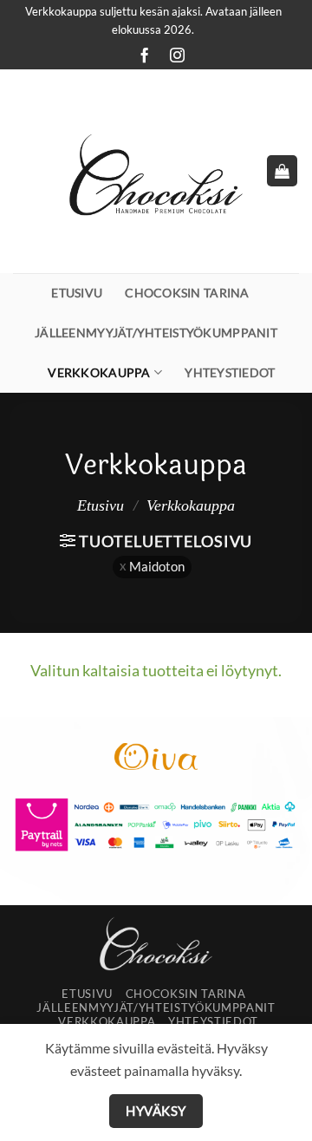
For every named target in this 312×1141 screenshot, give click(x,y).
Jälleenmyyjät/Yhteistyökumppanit (156, 332)
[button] (282, 170)
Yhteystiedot (230, 372)
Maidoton (157, 566)
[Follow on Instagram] (172, 56)
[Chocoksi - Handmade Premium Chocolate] (156, 170)
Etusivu (76, 292)
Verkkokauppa (99, 372)
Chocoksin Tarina (187, 292)
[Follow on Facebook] (139, 56)
